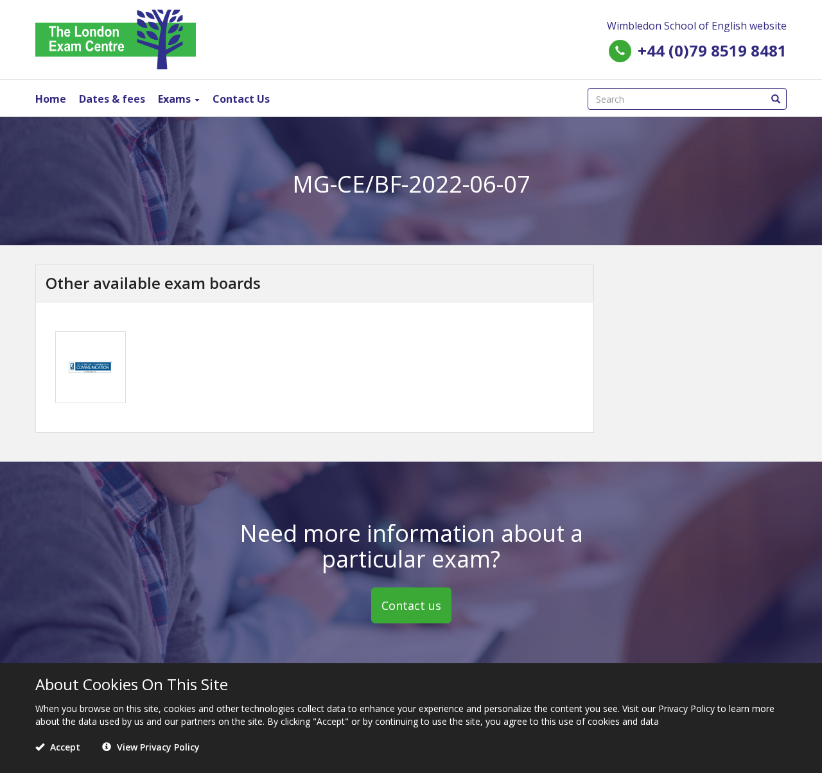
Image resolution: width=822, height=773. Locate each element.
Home (50, 99)
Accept (64, 747)
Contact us (411, 605)
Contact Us (241, 99)
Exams (175, 99)
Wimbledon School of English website (697, 26)
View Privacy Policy (157, 747)
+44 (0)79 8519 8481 (712, 50)
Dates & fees (112, 99)
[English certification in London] (115, 38)
